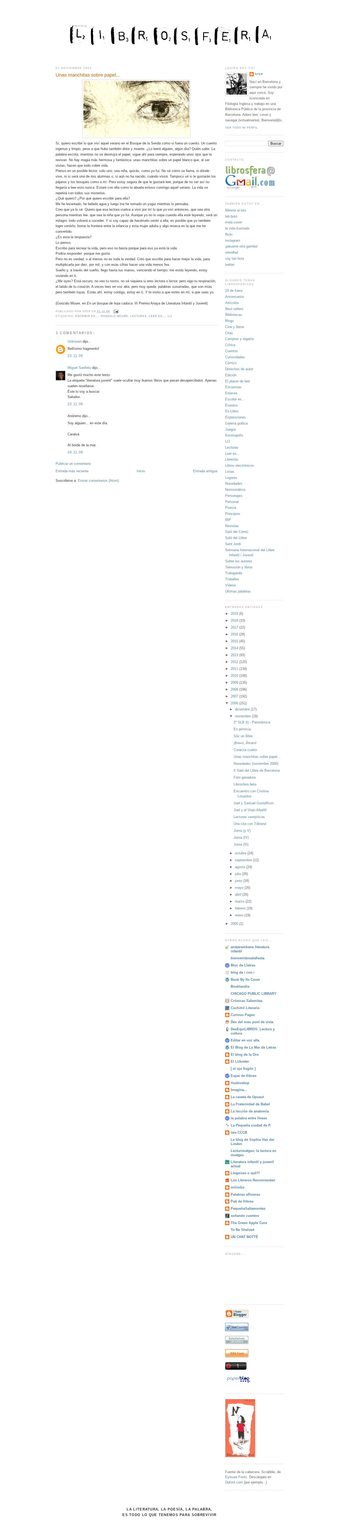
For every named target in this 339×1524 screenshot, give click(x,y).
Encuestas (233, 387)
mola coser (233, 222)
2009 (235, 682)
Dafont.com (234, 1482)
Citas (229, 333)
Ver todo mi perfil (241, 127)
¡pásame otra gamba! (241, 246)
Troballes (232, 579)
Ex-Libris (232, 411)
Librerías (231, 459)
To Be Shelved (242, 1230)
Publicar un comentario (73, 464)
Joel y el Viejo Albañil (250, 810)
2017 (235, 627)
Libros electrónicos (239, 465)
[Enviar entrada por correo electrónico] (115, 311)
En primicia (242, 729)
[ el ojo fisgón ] (243, 1069)
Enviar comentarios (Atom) (98, 481)
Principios (232, 514)
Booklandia (240, 986)
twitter (229, 265)
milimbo (237, 1187)
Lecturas (138, 316)
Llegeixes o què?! (245, 1173)
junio (239, 881)
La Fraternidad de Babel (250, 1104)
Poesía (230, 508)
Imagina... (239, 1090)
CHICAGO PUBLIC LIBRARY (253, 994)
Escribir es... (87, 316)
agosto (240, 867)
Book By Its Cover (245, 980)
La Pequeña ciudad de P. (251, 1125)
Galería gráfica (236, 423)
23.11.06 (75, 356)
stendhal (231, 252)
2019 (235, 614)
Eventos (231, 405)
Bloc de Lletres (243, 965)
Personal (232, 502)
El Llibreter (240, 1061)
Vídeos (230, 585)
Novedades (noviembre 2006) (256, 764)
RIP (228, 520)
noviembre (243, 716)
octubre (241, 853)
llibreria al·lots (235, 210)
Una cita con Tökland (250, 824)
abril (238, 894)
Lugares (231, 478)
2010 (235, 676)
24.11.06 (75, 452)
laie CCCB (239, 1132)
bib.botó (231, 216)
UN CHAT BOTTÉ (244, 1237)
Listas (229, 472)
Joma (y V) (242, 831)
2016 (235, 634)
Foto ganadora (245, 777)
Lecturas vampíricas (249, 817)
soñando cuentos (245, 1216)
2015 (235, 641)
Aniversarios (234, 297)
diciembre (243, 709)
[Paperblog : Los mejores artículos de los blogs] (238, 1382)
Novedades (233, 483)
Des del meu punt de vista (252, 1022)
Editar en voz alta (245, 1040)
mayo (239, 888)
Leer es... (157, 316)
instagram (232, 240)
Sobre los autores (238, 561)
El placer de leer (237, 381)
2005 (235, 924)
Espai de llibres (243, 1076)
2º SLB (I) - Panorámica (252, 722)
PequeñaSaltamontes (248, 1209)
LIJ (170, 316)
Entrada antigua (205, 471)
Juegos (230, 429)
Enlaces (231, 393)
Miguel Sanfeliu (79, 368)
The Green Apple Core (249, 1223)
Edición (231, 375)
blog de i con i (243, 972)
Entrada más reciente (72, 471)
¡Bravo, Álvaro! (245, 743)
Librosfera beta (245, 784)
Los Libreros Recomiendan (253, 1180)
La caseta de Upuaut (247, 1097)
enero (239, 915)
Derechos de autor (239, 369)
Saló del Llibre (236, 538)
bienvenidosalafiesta (247, 958)
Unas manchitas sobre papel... (88, 75)
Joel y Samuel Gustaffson (254, 803)
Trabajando (233, 573)
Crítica (230, 345)
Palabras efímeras (245, 1194)
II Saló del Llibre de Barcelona (257, 770)
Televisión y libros (239, 567)
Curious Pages (243, 1015)
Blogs (229, 321)
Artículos (232, 303)
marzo (240, 901)
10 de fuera (233, 291)
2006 (235, 703)
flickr (229, 234)
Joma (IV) (241, 838)
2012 (235, 662)
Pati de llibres (242, 1201)
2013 (235, 655)
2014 (235, 648)
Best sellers (234, 309)
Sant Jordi (233, 544)
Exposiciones (235, 417)
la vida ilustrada (237, 228)
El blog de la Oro (245, 1055)
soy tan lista (234, 258)
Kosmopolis (234, 435)
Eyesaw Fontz (236, 1477)
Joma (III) (241, 844)
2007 (235, 696)
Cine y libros (234, 327)
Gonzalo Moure (114, 316)
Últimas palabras (238, 591)
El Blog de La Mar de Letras (253, 1047)
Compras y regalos (239, 339)
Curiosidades (235, 357)
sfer (259, 74)
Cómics (231, 363)
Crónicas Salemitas (246, 1001)
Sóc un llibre (243, 736)
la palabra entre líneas (249, 1118)
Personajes (233, 496)
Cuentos (231, 351)
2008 (235, 689)
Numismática (235, 490)
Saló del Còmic (236, 532)
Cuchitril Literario (245, 1008)
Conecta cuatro (245, 750)
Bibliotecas (233, 315)
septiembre (244, 860)
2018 (235, 620)
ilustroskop (240, 1083)
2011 (235, 669)
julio (238, 874)
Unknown (75, 341)
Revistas (232, 526)
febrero (241, 908)
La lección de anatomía (250, 1111)
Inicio (141, 471)
